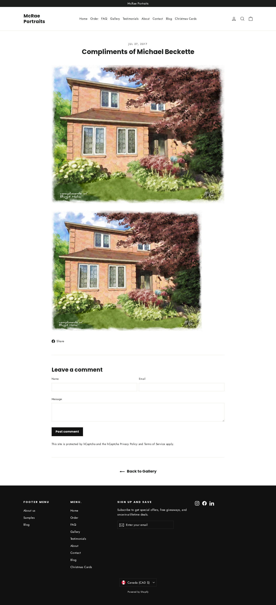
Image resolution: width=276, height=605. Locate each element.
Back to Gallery (141, 471)
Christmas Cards (185, 19)
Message (57, 399)
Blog (169, 19)
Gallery (115, 19)
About (146, 19)
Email (142, 379)
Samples (29, 518)
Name (55, 379)
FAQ (104, 19)
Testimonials (130, 19)
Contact (158, 19)
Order (94, 19)
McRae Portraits (34, 19)
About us (29, 510)
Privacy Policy (128, 444)
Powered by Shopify (138, 592)
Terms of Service (154, 444)
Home (83, 19)
